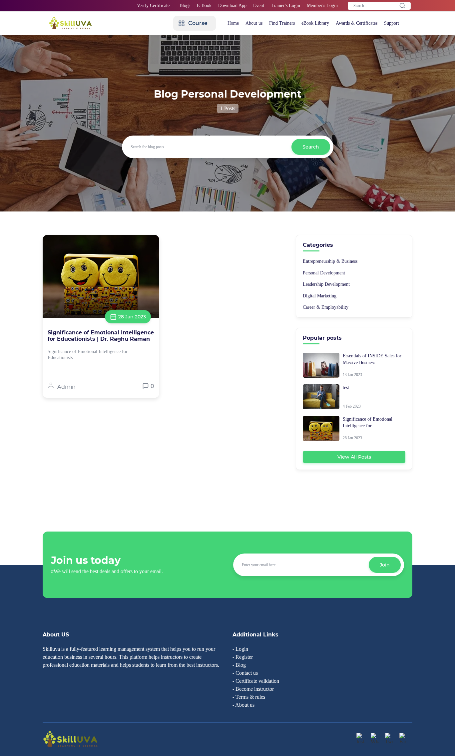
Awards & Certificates (356, 23)
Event (258, 5)
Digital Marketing (319, 295)
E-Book (204, 5)
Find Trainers (282, 23)
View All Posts (354, 457)
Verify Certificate (153, 5)
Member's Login (322, 5)
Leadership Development (326, 284)
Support (391, 23)
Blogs (185, 5)
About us (253, 23)
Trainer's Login (285, 5)
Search (310, 147)
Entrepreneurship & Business (330, 261)
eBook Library (315, 23)
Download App (232, 5)
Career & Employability (325, 307)
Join (385, 565)
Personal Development (324, 272)
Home (233, 23)
